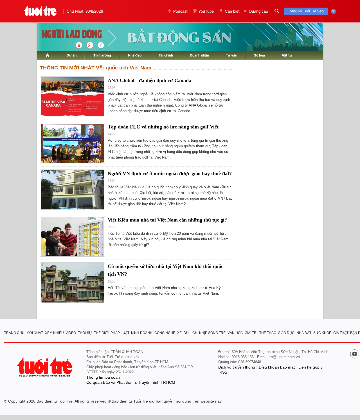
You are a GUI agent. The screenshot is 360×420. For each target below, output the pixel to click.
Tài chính (166, 55)
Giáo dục (286, 333)
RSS (223, 372)
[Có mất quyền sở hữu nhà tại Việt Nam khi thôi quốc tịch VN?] (72, 282)
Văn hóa (235, 333)
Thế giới (101, 333)
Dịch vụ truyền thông (236, 367)
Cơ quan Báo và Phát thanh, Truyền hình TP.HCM (130, 382)
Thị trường (102, 55)
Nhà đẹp (135, 55)
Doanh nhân (199, 55)
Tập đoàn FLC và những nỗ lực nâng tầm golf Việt (163, 127)
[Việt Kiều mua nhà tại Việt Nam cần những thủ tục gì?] (72, 236)
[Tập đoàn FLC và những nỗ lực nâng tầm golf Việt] (72, 143)
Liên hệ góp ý (310, 367)
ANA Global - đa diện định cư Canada (149, 80)
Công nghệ (164, 333)
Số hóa (259, 55)
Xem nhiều (54, 333)
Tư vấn (231, 55)
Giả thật (340, 333)
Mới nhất (34, 333)
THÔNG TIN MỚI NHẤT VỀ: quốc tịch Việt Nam (95, 68)
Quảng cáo (258, 11)
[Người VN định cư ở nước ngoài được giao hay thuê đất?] (72, 190)
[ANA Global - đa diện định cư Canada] (72, 96)
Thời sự (85, 333)
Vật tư (287, 55)
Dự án (71, 55)
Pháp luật (120, 333)
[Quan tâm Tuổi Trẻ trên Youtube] (354, 354)
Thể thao (267, 333)
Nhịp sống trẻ (212, 333)
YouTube (206, 11)
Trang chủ (14, 333)
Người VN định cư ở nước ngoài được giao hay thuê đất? (170, 173)
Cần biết (232, 11)
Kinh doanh (141, 333)
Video (71, 333)
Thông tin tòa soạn (103, 377)
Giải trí (251, 333)
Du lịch (190, 333)
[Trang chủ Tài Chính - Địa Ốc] (66, 34)
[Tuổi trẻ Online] (45, 367)
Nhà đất (303, 333)
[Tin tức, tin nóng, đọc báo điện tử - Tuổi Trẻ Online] (40, 11)
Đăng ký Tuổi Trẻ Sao (306, 11)
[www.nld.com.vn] (47, 55)
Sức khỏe (322, 333)
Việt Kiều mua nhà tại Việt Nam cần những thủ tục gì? (167, 220)
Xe (179, 333)
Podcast (180, 11)
